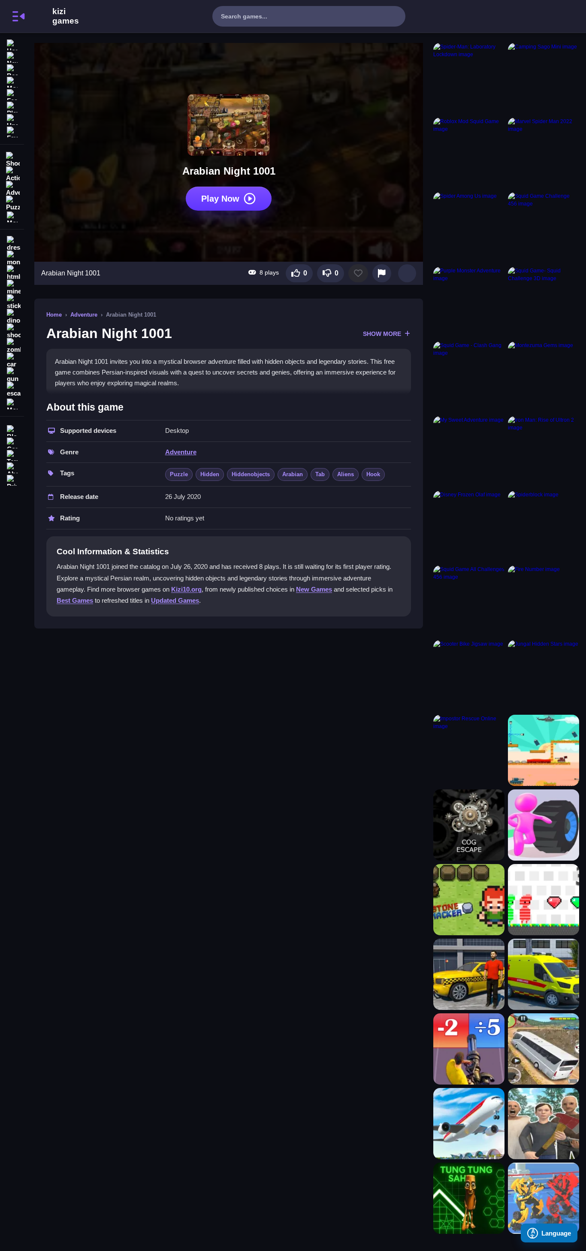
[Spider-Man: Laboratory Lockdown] (468, 78)
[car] (12, 360)
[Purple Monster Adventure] (468, 302)
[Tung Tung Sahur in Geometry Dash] (468, 1198)
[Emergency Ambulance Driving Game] (543, 974)
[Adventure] (12, 188)
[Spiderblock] (543, 526)
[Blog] (12, 429)
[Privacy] (12, 479)
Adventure (83, 314)
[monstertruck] (12, 258)
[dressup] (12, 243)
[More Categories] (12, 216)
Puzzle (179, 474)
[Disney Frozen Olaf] (468, 526)
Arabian (292, 474)
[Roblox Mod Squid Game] (468, 153)
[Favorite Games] (12, 131)
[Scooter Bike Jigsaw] (468, 675)
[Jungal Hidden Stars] (543, 675)
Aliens (345, 474)
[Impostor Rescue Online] (468, 750)
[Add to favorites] (358, 273)
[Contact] (12, 442)
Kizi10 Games (65, 16)
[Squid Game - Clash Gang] (468, 377)
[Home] (12, 44)
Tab (320, 474)
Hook (373, 474)
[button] (407, 273)
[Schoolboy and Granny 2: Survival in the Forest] (543, 1123)
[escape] (12, 389)
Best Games (75, 600)
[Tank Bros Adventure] (543, 750)
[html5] (12, 273)
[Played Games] (12, 106)
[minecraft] (12, 287)
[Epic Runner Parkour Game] (468, 1049)
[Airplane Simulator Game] (468, 1123)
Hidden (209, 474)
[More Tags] (12, 403)
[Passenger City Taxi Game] (468, 974)
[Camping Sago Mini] (543, 78)
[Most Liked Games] (12, 81)
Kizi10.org (186, 589)
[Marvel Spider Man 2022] (543, 153)
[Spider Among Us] (468, 227)
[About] (12, 467)
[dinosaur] (12, 316)
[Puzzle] (12, 202)
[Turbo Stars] (543, 825)
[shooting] (12, 331)
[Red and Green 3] (543, 899)
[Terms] (12, 454)
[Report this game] (381, 273)
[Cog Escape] (468, 825)
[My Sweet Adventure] (468, 451)
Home (54, 314)
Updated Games (175, 600)
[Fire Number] (543, 601)
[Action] (12, 173)
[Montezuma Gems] (543, 377)
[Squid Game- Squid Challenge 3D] (543, 302)
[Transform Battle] (543, 1198)
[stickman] (12, 302)
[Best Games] (12, 69)
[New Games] (12, 56)
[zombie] (12, 345)
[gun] (12, 375)
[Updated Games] (12, 118)
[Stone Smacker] (468, 899)
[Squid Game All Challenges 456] (468, 601)
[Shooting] (12, 158)
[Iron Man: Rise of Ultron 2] (543, 451)
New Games (314, 589)
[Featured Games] (12, 94)
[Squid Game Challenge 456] (543, 227)
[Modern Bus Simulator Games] (543, 1049)
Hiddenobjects (251, 474)
